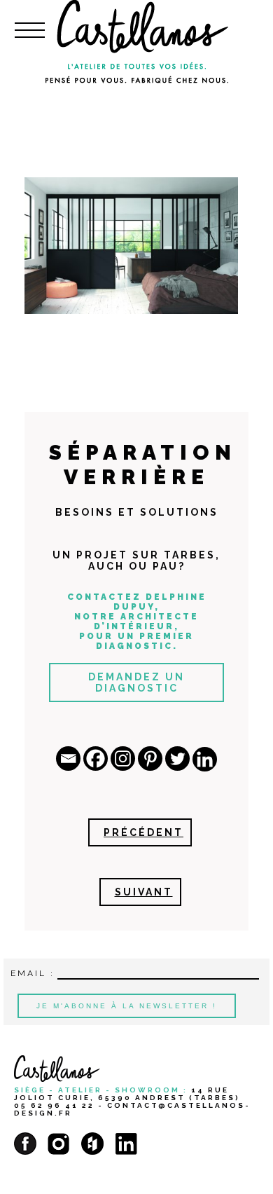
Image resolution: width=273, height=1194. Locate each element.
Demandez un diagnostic (136, 682)
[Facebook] (95, 758)
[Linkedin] (204, 759)
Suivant (144, 892)
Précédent (143, 832)
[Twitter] (177, 758)
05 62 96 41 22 (54, 1105)
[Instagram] (123, 758)
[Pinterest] (150, 758)
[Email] (68, 758)
